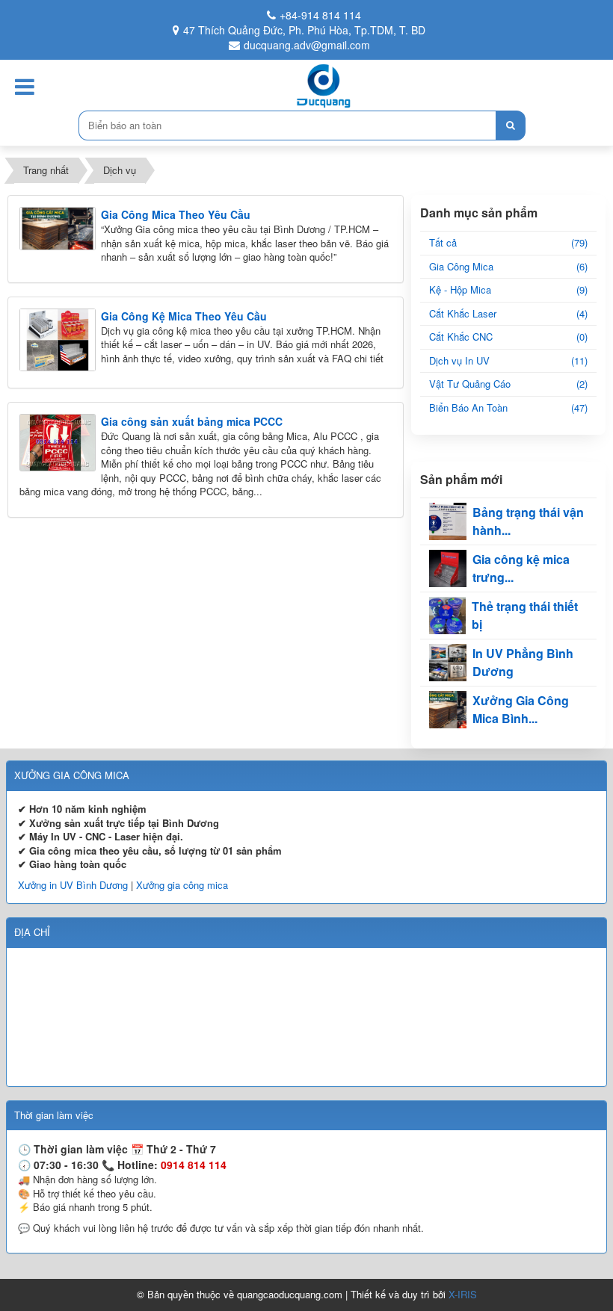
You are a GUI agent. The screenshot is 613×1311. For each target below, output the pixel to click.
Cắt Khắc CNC (508, 336)
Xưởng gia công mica (182, 885)
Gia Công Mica (508, 266)
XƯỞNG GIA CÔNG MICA (71, 775)
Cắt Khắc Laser (508, 313)
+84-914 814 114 (320, 14)
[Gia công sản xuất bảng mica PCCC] (57, 441)
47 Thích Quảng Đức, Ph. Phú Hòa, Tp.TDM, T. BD (304, 29)
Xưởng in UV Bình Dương (73, 885)
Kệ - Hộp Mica (508, 289)
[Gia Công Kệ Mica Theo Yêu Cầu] (57, 338)
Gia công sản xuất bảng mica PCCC (192, 421)
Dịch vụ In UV (508, 360)
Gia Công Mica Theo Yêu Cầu (175, 214)
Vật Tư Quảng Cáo (508, 383)
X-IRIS (463, 1294)
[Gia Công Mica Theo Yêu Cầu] (57, 227)
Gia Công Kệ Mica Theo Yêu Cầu (184, 316)
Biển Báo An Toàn (508, 407)
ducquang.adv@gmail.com (307, 44)
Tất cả (508, 242)
